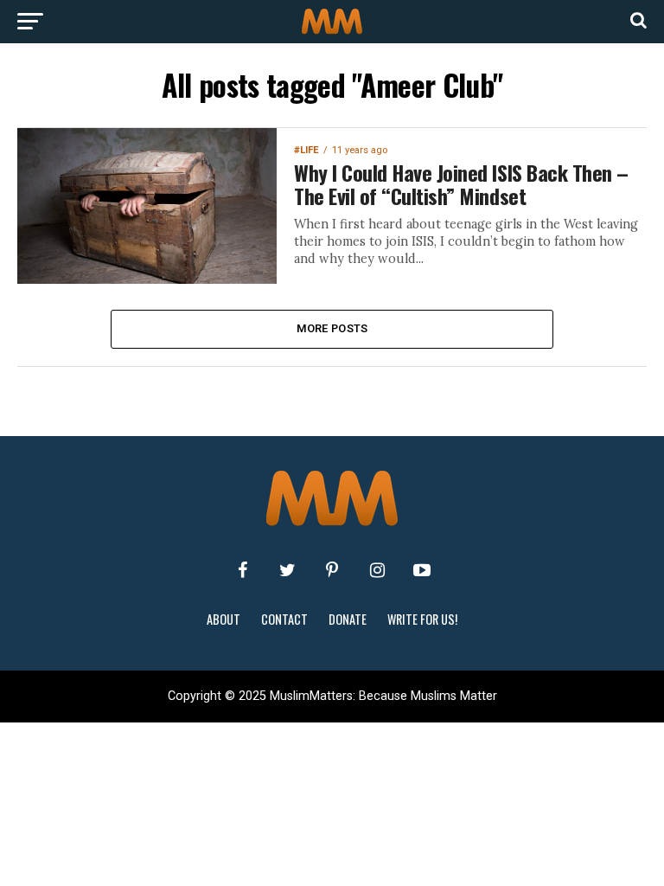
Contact (284, 619)
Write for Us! (422, 619)
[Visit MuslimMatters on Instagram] (377, 570)
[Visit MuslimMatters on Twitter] (287, 570)
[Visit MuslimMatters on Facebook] (242, 570)
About (223, 619)
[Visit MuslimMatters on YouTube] (422, 570)
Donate (348, 619)
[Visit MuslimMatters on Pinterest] (332, 570)
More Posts (332, 328)
